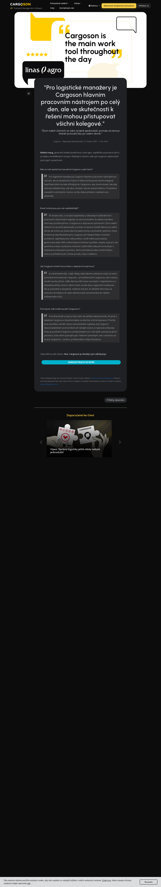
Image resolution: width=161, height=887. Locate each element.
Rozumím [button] (149, 882)
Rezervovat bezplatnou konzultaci (119, 6)
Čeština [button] (94, 6)
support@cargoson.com (49, 384)
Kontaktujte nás (66, 8)
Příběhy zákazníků (115, 400)
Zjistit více (106, 880)
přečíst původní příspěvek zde (102, 378)
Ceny (52, 8)
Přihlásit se (144, 6)
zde (28, 883)
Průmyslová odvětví (58, 3)
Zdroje (77, 3)
